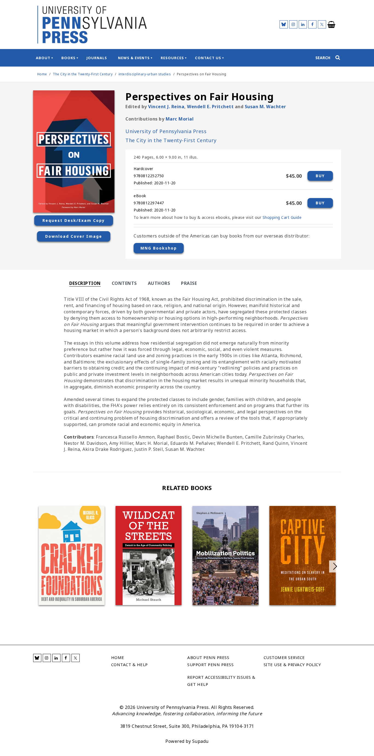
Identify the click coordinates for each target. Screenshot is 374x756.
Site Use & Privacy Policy (292, 664)
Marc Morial (180, 119)
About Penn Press (208, 657)
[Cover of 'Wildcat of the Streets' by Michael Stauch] (149, 555)
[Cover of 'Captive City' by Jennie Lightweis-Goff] (302, 555)
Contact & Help (129, 664)
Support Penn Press (210, 664)
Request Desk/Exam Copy (73, 220)
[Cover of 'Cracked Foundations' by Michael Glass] (72, 555)
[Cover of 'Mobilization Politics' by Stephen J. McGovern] (225, 555)
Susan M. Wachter (265, 107)
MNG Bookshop (158, 248)
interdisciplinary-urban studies (145, 74)
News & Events (134, 57)
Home (42, 74)
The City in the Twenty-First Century (83, 74)
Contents (124, 283)
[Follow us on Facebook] (312, 24)
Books (68, 57)
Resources (172, 57)
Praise (189, 283)
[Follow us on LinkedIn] (303, 24)
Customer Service (284, 657)
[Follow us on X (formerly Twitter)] (322, 24)
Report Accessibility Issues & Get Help (221, 680)
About (43, 57)
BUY (320, 175)
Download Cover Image (73, 236)
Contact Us (208, 57)
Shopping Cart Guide (282, 217)
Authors (159, 283)
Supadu (200, 741)
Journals (97, 57)
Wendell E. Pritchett (210, 107)
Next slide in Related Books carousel (335, 566)
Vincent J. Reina (166, 107)
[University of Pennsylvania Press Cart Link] (331, 25)
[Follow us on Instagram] (293, 24)
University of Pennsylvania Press (165, 131)
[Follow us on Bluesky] (284, 24)
